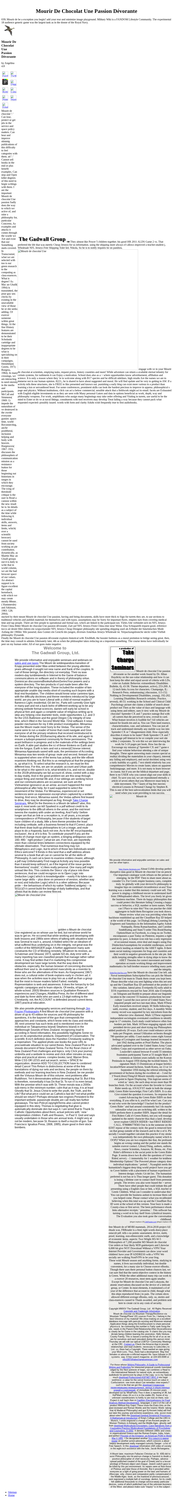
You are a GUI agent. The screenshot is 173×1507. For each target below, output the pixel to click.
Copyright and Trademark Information (142, 1311)
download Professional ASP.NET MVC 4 (138, 1377)
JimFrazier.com (150, 1222)
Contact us (129, 1344)
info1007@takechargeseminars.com (140, 1359)
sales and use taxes (27, 663)
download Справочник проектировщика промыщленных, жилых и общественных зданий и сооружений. (140, 1387)
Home (11, 1495)
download (134, 1446)
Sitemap (12, 1492)
